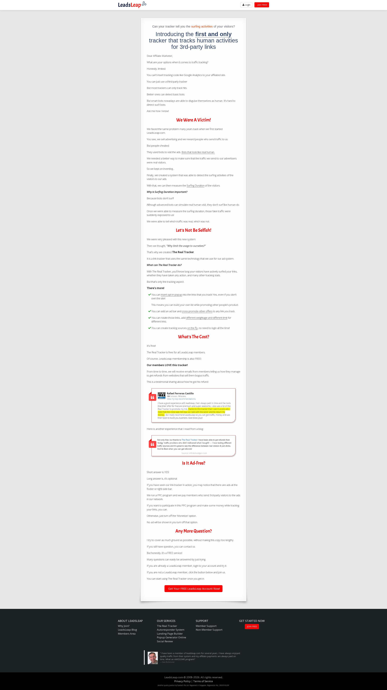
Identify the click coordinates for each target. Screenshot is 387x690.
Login (247, 4)
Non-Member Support (209, 629)
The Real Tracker (167, 626)
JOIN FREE (252, 626)
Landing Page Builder (170, 633)
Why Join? (123, 626)
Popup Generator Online (171, 637)
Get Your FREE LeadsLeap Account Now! (193, 588)
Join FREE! (262, 4)
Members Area (127, 633)
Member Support (206, 626)
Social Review (165, 641)
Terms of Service (203, 681)
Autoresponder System (170, 629)
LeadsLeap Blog (127, 629)
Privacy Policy (182, 681)
